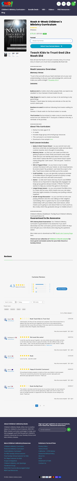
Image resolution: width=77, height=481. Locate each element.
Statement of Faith (44, 461)
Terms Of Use (43, 449)
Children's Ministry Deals (15, 477)
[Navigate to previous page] (33, 405)
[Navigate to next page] (43, 405)
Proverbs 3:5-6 (53, 80)
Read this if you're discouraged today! (17, 468)
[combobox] (24, 302)
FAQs (40, 458)
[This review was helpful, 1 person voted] (68, 350)
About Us (41, 456)
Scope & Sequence (10, 461)
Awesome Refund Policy (46, 453)
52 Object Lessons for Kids (13, 458)
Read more (49, 345)
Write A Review (62, 289)
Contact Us (42, 463)
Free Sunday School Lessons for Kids (16, 456)
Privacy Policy (43, 446)
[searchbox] (9, 302)
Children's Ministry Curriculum (14, 446)
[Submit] (69, 429)
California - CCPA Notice (46, 451)
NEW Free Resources (11, 470)
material (6, 309)
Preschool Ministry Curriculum (14, 449)
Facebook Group (9, 466)
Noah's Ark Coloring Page (64, 233)
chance (18, 309)
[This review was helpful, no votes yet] (68, 331)
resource (13, 309)
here (51, 139)
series (23, 309)
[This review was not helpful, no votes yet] (71, 331)
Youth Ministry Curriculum (12, 451)
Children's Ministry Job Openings (15, 463)
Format (33, 37)
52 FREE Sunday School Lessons (14, 453)
